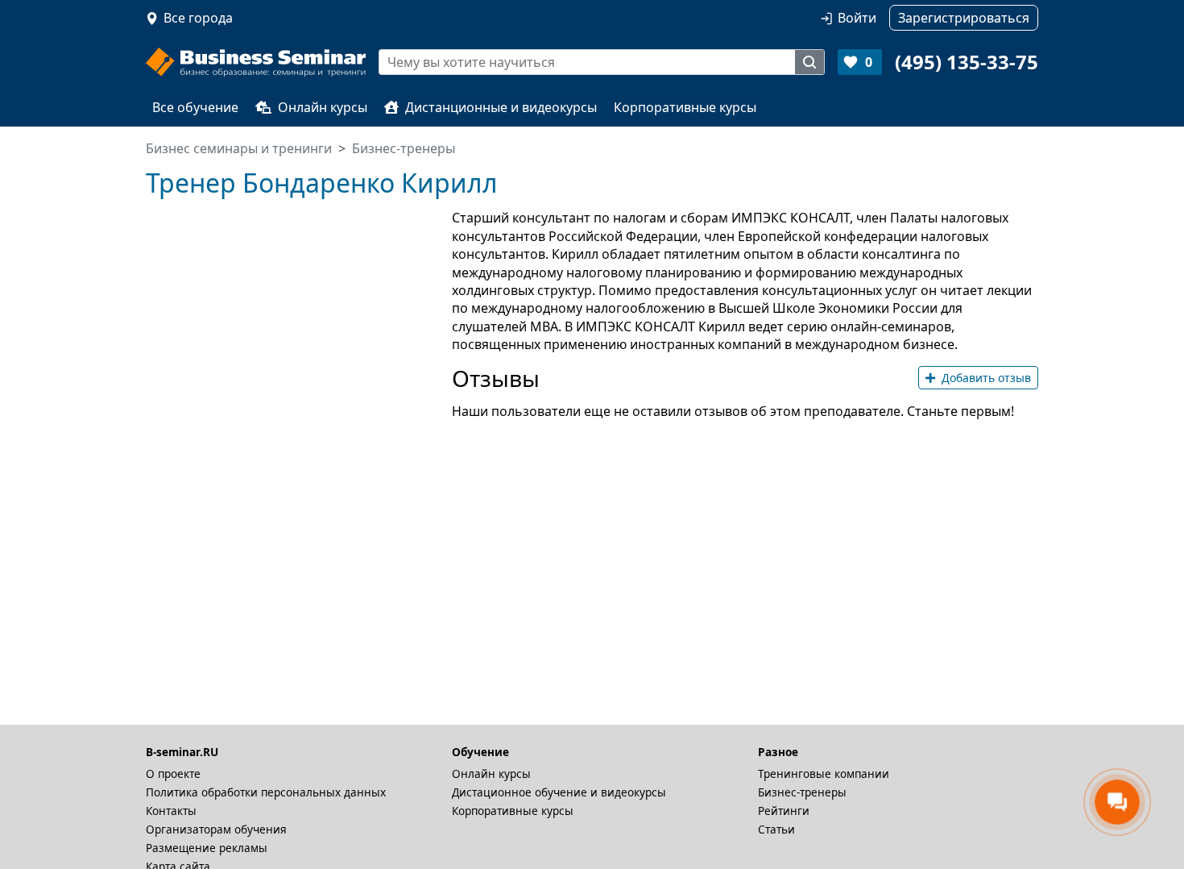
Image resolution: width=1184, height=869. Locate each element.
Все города (198, 18)
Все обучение (195, 107)
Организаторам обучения (216, 829)
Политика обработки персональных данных (266, 792)
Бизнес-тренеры (802, 792)
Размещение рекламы (206, 847)
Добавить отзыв (986, 377)
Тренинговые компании (823, 773)
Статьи (776, 829)
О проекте (173, 773)
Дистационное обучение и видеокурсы (559, 792)
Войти (857, 18)
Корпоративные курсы (685, 107)
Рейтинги (783, 810)
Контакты (171, 810)
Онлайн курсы (322, 107)
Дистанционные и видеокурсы (501, 107)
